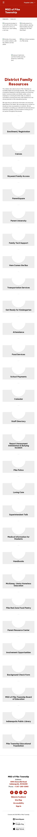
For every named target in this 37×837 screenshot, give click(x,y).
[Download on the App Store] (18, 829)
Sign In (18, 806)
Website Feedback (18, 797)
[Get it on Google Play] (18, 824)
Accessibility (18, 803)
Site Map (18, 800)
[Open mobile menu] (3, 2)
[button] (29, 2)
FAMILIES (5, 19)
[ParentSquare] (19, 819)
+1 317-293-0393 (21, 787)
